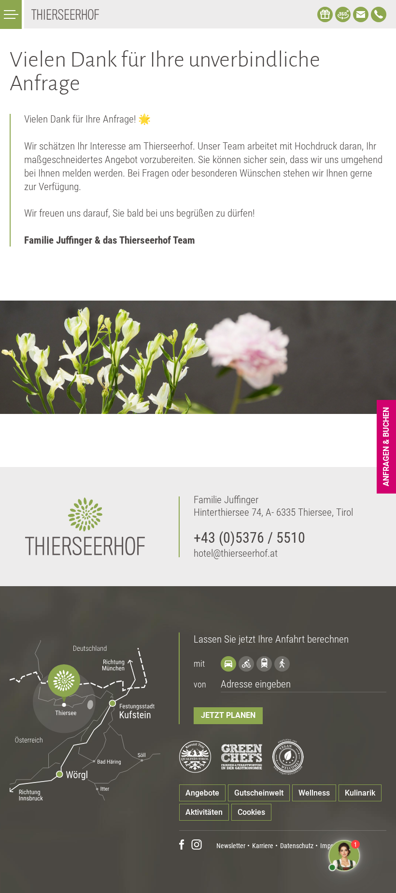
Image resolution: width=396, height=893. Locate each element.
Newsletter (230, 846)
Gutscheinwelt (258, 792)
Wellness (314, 792)
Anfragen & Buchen (386, 446)
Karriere (262, 846)
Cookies (251, 812)
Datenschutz (296, 846)
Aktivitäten (204, 812)
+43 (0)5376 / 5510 (249, 537)
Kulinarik (360, 792)
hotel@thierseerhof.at (236, 553)
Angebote (202, 792)
